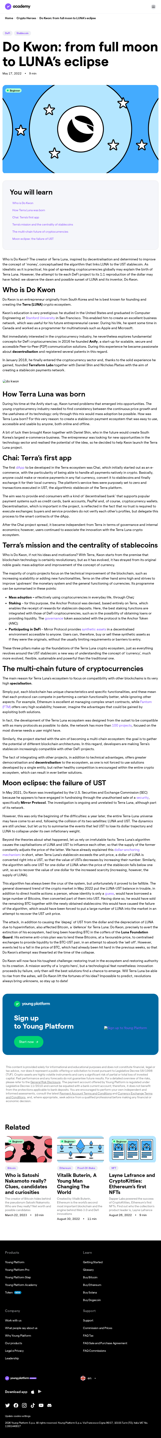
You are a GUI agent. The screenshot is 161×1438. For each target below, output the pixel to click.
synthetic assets (94, 629)
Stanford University (40, 318)
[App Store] (33, 1392)
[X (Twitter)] (7, 1405)
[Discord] (49, 1405)
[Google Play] (40, 1392)
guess (109, 893)
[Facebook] (15, 1405)
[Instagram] (24, 1405)
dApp (20, 467)
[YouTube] (41, 1405)
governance (54, 618)
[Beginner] (28, 1161)
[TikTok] (32, 1405)
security (142, 797)
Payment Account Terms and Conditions (86, 1093)
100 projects (122, 725)
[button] (153, 6)
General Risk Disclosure (45, 1082)
